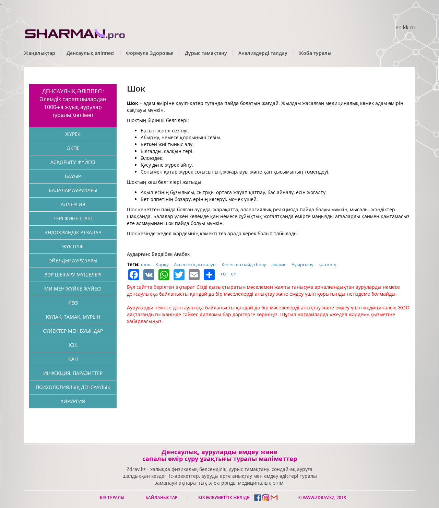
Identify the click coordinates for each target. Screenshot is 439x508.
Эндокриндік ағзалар (73, 232)
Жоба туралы (315, 53)
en (399, 27)
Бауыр (73, 176)
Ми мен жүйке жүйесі (73, 288)
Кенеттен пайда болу (244, 264)
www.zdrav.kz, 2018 (324, 497)
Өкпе (73, 148)
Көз (73, 302)
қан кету (327, 264)
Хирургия (73, 401)
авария (278, 264)
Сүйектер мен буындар (73, 331)
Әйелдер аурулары (72, 260)
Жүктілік (73, 246)
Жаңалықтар (39, 53)
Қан (73, 359)
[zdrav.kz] (75, 32)
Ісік (73, 345)
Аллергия (73, 204)
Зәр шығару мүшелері (73, 274)
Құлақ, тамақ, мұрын (73, 317)
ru (412, 27)
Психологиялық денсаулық (73, 387)
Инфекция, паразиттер (73, 373)
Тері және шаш (73, 218)
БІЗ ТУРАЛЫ (112, 497)
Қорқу (162, 264)
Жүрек (73, 134)
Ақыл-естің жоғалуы (195, 264)
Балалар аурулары (73, 190)
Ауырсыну (302, 264)
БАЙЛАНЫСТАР (161, 497)
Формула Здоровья (150, 53)
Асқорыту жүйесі (72, 162)
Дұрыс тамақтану (206, 53)
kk (405, 27)
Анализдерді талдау (262, 53)
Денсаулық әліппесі (91, 53)
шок (145, 264)
